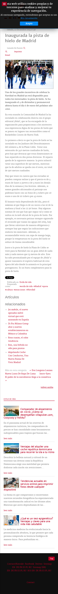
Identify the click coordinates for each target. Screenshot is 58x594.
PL (27, 567)
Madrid (38, 286)
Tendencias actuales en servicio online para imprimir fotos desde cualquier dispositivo (28, 485)
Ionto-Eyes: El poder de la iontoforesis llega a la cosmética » (28, 377)
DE (17, 567)
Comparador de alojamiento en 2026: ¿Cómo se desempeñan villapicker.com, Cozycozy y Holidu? (28, 413)
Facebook (29, 564)
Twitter (38, 564)
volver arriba (47, 387)
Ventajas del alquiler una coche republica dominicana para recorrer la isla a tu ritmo (37, 449)
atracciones (20, 290)
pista (46, 286)
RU (30, 567)
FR (21, 567)
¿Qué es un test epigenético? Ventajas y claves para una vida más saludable (36, 521)
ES (24, 567)
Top (51, 559)
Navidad (31, 290)
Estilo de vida (25, 282)
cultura (9, 290)
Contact (30, 582)
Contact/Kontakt (15, 564)
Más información (29, 18)
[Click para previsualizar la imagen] (29, 74)
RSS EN (31, 570)
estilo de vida (27, 286)
